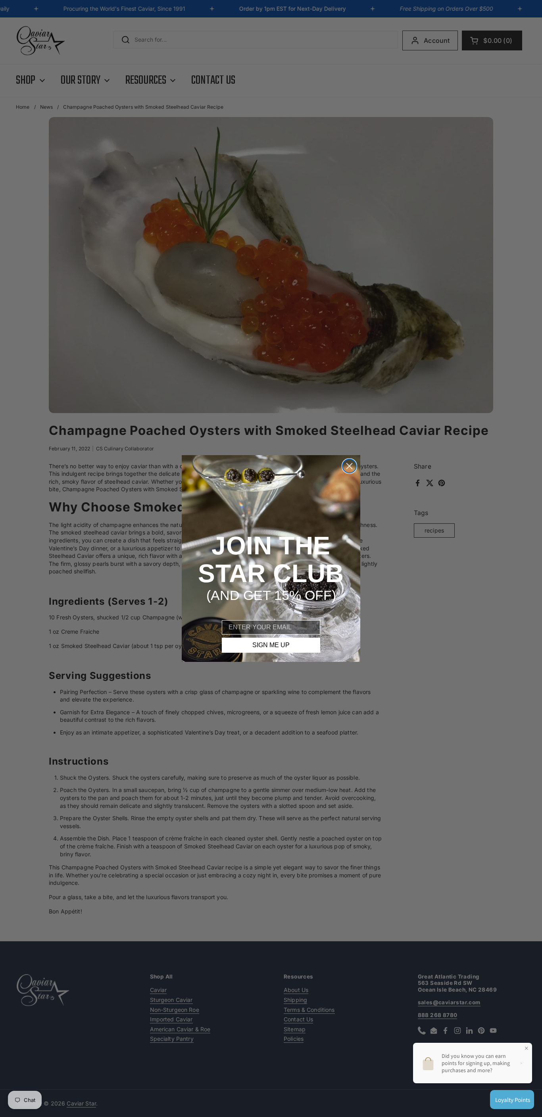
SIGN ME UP (271, 645)
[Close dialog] (349, 466)
